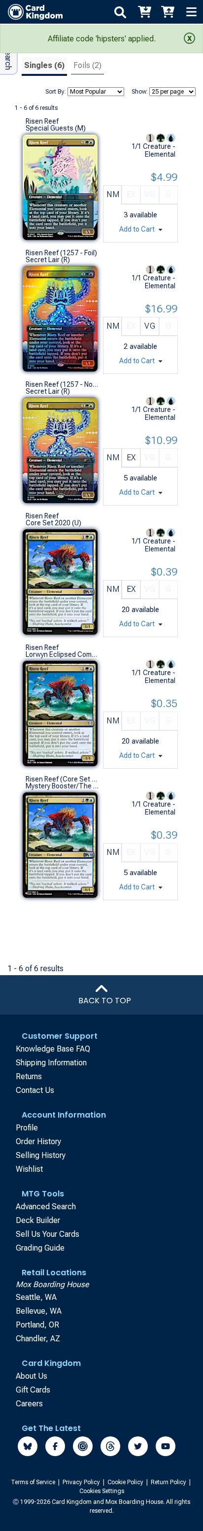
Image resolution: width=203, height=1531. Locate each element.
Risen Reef (42, 121)
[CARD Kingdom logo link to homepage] (31, 11)
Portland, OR (37, 1324)
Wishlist (29, 1169)
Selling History (41, 1155)
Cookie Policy (126, 1482)
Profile (27, 1127)
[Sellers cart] (167, 12)
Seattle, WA (36, 1297)
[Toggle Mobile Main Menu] (191, 12)
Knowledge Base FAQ (53, 1049)
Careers (29, 1403)
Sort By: (55, 91)
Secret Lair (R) (48, 260)
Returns (29, 1076)
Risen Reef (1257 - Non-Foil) (62, 384)
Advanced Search (46, 1206)
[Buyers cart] (144, 12)
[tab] (44, 66)
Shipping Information (51, 1062)
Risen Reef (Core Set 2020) (62, 779)
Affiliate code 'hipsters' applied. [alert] (102, 38)
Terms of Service (34, 1482)
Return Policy (169, 1482)
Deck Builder (38, 1220)
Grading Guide (40, 1248)
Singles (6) (44, 65)
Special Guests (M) (56, 128)
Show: (140, 91)
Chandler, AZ (38, 1338)
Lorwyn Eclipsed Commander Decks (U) (62, 654)
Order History (38, 1141)
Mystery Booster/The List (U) (62, 786)
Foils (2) (87, 65)
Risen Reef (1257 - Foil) (61, 253)
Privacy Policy (82, 1482)
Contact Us (35, 1090)
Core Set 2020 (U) (53, 523)
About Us (31, 1376)
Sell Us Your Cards (47, 1234)
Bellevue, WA (39, 1311)
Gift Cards (33, 1390)
